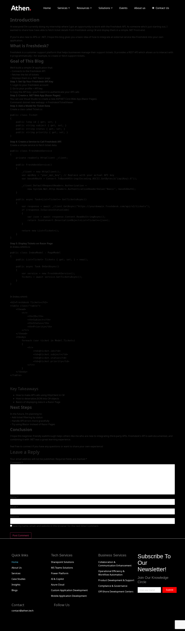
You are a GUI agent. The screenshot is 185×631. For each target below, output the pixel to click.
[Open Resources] (91, 8)
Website (14, 516)
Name (14, 497)
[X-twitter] (65, 612)
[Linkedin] (73, 612)
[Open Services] (69, 8)
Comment (16, 462)
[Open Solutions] (112, 8)
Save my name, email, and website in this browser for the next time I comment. (56, 526)
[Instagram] (81, 612)
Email (14, 507)
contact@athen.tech (23, 610)
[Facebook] (57, 612)
